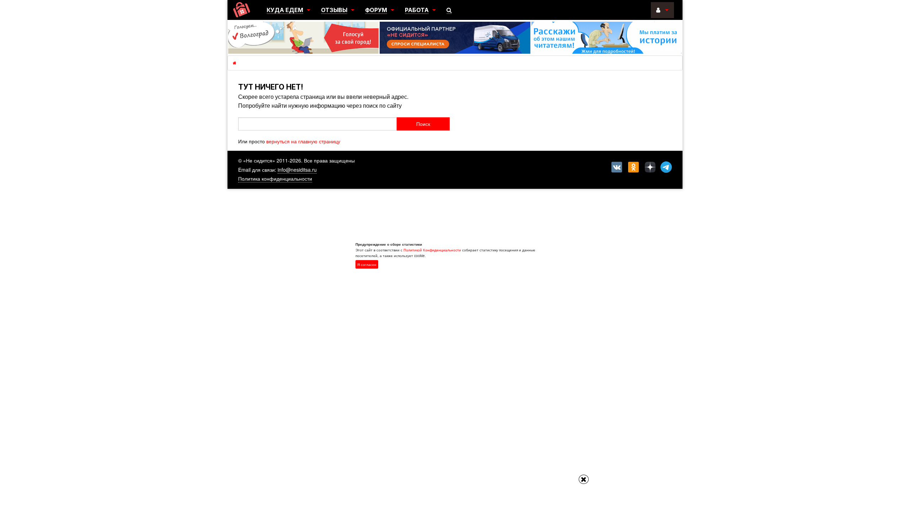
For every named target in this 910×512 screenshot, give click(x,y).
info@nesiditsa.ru (297, 169)
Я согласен (366, 264)
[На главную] (241, 9)
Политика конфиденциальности (275, 178)
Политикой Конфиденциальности (432, 249)
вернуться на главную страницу (303, 141)
